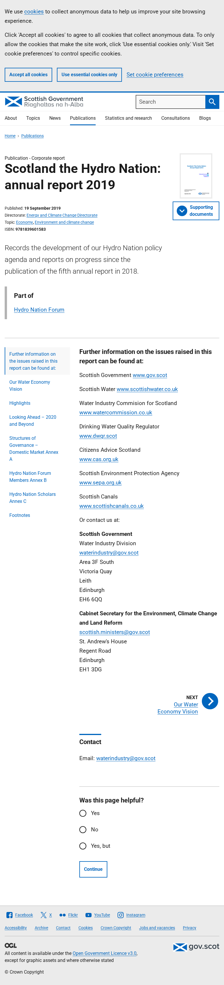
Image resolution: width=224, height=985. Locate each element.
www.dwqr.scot (98, 435)
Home (10, 135)
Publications (83, 118)
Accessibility (16, 927)
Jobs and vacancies (157, 927)
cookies (34, 11)
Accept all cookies (28, 74)
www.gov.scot (150, 375)
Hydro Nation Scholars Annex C (32, 497)
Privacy (189, 927)
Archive (41, 927)
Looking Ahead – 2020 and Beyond (32, 420)
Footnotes (19, 515)
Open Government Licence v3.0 (104, 953)
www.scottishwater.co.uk (147, 389)
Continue (93, 869)
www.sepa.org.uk (100, 482)
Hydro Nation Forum (39, 309)
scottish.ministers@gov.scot (114, 632)
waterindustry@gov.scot (109, 552)
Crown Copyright (116, 927)
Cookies (85, 927)
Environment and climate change (64, 222)
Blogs (205, 118)
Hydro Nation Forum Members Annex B (30, 476)
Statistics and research (128, 118)
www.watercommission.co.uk (115, 412)
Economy (24, 222)
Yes (95, 813)
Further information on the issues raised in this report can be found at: (33, 361)
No (94, 829)
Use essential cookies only (89, 74)
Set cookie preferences (155, 74)
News (55, 118)
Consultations (175, 118)
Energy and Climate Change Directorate (62, 215)
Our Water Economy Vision (29, 385)
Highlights (19, 403)
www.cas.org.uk (98, 459)
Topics (33, 118)
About (11, 118)
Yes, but (100, 845)
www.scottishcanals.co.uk (111, 506)
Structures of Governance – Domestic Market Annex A (33, 448)
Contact (63, 927)
